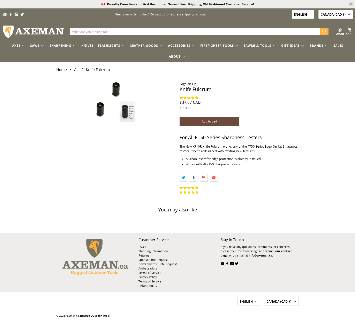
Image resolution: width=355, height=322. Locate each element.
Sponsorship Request (153, 260)
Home (61, 69)
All (76, 69)
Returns (143, 255)
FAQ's (142, 247)
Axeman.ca (72, 315)
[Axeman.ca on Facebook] (11, 14)
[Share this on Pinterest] (204, 178)
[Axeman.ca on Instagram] (16, 14)
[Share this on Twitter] (183, 178)
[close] (351, 4)
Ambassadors (147, 268)
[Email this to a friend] (214, 178)
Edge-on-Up (188, 84)
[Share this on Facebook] (193, 178)
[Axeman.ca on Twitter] (22, 14)
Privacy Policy (147, 277)
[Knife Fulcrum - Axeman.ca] (115, 89)
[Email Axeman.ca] (5, 14)
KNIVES (87, 45)
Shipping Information (153, 251)
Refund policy (147, 286)
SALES (338, 45)
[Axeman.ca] (33, 31)
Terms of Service (149, 273)
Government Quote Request (157, 264)
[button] (189, 98)
